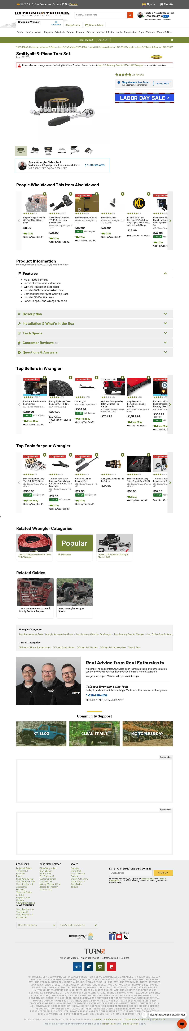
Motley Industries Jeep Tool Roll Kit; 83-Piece (35, 482)
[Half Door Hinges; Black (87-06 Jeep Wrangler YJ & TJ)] (87, 203)
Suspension (130, 32)
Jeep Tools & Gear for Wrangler (161, 634)
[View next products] (170, 220)
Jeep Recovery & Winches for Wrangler (93, 634)
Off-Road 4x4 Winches (87, 647)
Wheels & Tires (164, 32)
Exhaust (80, 32)
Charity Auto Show (79, 879)
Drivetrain (60, 32)
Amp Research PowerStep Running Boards (138, 406)
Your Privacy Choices (136, 1019)
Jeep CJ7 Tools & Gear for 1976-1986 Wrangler (158, 47)
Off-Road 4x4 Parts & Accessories (34, 647)
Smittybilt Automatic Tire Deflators (112, 480)
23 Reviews (138, 74)
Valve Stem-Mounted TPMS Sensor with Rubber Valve (61, 222)
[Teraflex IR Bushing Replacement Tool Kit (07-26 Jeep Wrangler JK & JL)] (165, 464)
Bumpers (48, 32)
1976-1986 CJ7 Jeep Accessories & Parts (36, 47)
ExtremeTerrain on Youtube (119, 937)
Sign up (163, 873)
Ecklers (125, 958)
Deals (20, 32)
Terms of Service (130, 1024)
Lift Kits (110, 32)
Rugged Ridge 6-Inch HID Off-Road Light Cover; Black (34, 220)
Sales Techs (76, 884)
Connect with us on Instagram (126, 937)
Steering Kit (85, 402)
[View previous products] (19, 220)
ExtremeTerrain (110, 958)
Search (130, 15)
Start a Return (46, 871)
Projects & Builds (23, 868)
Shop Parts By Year (25, 879)
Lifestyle (29, 32)
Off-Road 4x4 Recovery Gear (113, 647)
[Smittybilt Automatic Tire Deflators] (113, 464)
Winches (150, 32)
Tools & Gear (134, 647)
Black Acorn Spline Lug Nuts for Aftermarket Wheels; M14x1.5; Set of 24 (164, 222)
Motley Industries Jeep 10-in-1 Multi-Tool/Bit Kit (139, 482)
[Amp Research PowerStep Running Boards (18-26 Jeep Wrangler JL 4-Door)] (139, 387)
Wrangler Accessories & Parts (59, 634)
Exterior (91, 32)
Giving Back (76, 871)
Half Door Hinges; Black (86, 220)
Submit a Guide (78, 873)
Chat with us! (46, 881)
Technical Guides (24, 892)
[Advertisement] (94, 781)
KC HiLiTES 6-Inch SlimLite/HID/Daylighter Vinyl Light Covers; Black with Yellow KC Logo (138, 221)
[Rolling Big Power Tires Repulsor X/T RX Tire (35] (61, 387)
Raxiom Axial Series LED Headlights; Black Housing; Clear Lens (164, 405)
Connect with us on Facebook (112, 937)
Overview (75, 868)
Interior (100, 32)
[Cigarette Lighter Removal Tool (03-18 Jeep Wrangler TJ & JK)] (87, 464)
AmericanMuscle (69, 958)
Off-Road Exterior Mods (64, 647)
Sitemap (97, 1019)
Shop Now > (103, 40)
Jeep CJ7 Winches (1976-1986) (72, 47)
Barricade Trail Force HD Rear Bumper (34, 404)
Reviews (74, 887)
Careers (74, 876)
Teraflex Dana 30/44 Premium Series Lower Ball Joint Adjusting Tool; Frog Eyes (60, 485)
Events (19, 876)
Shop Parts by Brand (25, 881)
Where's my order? (48, 868)
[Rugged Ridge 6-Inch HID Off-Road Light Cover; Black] (35, 203)
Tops (141, 32)
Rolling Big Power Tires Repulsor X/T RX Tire (59, 404)
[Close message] (172, 40)
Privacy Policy (148, 879)
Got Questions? (47, 876)
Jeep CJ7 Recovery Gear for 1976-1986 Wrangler (112, 47)
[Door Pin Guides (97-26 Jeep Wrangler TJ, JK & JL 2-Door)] (113, 203)
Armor (38, 32)
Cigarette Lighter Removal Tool (86, 482)
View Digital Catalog (25, 903)
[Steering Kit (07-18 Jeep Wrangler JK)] (87, 387)
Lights (119, 32)
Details (73, 4)
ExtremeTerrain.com (42, 14)
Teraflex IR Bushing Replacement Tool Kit (164, 482)
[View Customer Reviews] (123, 75)
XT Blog (20, 895)
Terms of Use (46, 889)
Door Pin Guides (112, 220)
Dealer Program (78, 881)
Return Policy (45, 873)
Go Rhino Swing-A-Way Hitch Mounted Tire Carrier (112, 406)
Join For (162, 83)
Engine (70, 32)
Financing (20, 889)
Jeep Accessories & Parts (31, 634)
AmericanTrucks (90, 958)
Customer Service (48, 879)
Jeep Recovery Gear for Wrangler (129, 634)
